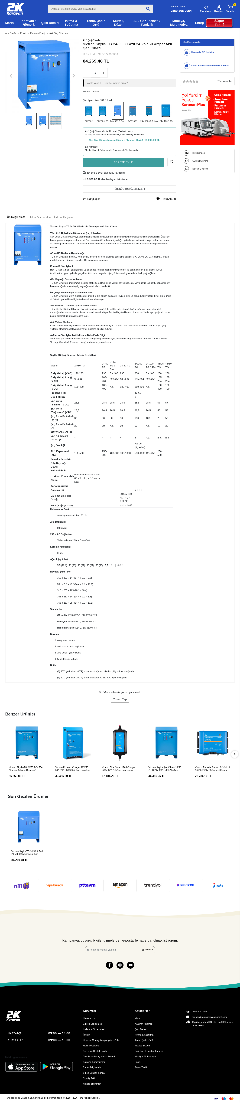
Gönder (149, 949)
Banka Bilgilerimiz (92, 1067)
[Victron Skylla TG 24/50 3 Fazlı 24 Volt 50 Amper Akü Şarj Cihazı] (117, 111)
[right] (235, 754)
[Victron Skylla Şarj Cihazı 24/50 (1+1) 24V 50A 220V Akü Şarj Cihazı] (89, 111)
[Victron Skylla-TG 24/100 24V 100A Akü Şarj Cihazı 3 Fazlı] (166, 111)
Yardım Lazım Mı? (180, 6)
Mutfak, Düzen (142, 1045)
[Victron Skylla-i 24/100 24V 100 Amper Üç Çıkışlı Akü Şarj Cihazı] (149, 111)
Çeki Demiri (141, 1029)
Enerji (138, 1062)
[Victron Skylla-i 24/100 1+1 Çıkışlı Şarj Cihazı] (133, 111)
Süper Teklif (141, 1067)
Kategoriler (142, 1010)
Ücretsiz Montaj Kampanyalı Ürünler (101, 1040)
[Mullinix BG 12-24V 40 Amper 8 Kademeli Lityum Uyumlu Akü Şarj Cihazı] (213, 743)
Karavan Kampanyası (94, 1062)
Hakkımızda (89, 1018)
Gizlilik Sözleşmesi (92, 1024)
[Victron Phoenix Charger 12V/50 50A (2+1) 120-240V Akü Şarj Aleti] (27, 743)
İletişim (86, 1034)
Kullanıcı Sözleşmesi (94, 1029)
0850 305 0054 (199, 1011)
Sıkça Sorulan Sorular (94, 1073)
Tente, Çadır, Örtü (144, 1040)
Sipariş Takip (89, 1078)
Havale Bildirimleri (92, 1083)
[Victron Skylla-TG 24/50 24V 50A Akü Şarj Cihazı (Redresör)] (102, 111)
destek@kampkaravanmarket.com (209, 1017)
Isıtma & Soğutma (144, 1034)
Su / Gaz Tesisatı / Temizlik (149, 1051)
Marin (137, 1018)
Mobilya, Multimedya (145, 1056)
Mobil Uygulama (91, 1045)
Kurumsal (89, 1010)
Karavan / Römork (144, 1024)
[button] (230, 9)
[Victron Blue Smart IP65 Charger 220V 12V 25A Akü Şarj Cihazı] (73, 743)
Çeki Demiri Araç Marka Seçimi (99, 1056)
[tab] (16, 217)
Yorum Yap (120, 699)
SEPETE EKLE (123, 162)
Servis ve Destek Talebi (95, 1051)
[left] (5, 754)
